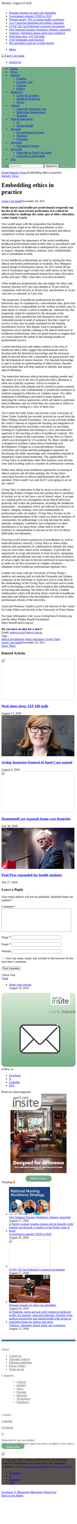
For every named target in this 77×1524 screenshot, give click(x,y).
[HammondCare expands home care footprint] (37, 811)
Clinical (15, 105)
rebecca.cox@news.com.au (26, 632)
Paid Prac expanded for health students (31, 875)
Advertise (16, 142)
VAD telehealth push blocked (26, 39)
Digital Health (24, 125)
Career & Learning (27, 95)
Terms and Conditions (36, 1466)
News (13, 71)
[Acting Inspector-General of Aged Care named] (37, 755)
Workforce (16, 92)
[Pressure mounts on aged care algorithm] (29, 1301)
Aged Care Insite (11, 201)
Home (5, 172)
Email (6, 944)
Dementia (22, 139)
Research (21, 115)
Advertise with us (19, 1359)
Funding (21, 78)
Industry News (18, 172)
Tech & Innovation (21, 119)
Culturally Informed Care (31, 108)
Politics (20, 88)
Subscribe (16, 149)
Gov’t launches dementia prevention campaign (36, 22)
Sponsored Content (27, 145)
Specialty (15, 129)
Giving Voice (52, 639)
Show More (8, 645)
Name (6, 937)
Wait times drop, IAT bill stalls (27, 36)
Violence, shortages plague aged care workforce (37, 33)
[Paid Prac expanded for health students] (37, 867)
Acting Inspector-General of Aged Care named (36, 762)
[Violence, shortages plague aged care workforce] (42, 1322)
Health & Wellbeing (28, 98)
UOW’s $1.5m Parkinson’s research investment (37, 26)
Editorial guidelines (20, 1362)
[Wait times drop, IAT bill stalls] (37, 698)
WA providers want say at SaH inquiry (31, 43)
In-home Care (24, 82)
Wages (20, 102)
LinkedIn (6, 1421)
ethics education (34, 639)
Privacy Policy (17, 1365)
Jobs (13, 159)
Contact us (15, 1355)
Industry (15, 75)
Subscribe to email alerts (30, 156)
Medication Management (31, 112)
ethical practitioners (12, 639)
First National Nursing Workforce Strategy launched (39, 29)
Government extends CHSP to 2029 (30, 16)
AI (18, 122)
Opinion (21, 85)
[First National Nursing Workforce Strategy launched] (29, 1214)
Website (6, 951)
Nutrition (21, 135)
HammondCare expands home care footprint (35, 819)
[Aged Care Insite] (12, 55)
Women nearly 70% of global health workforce (36, 19)
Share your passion (20, 984)
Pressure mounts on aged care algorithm (32, 12)
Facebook (7, 1427)
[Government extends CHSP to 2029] (42, 1230)
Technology (23, 1398)
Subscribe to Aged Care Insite (34, 152)
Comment (8, 906)
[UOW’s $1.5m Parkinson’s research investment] (29, 1266)
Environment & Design (30, 132)
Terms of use (16, 1369)
